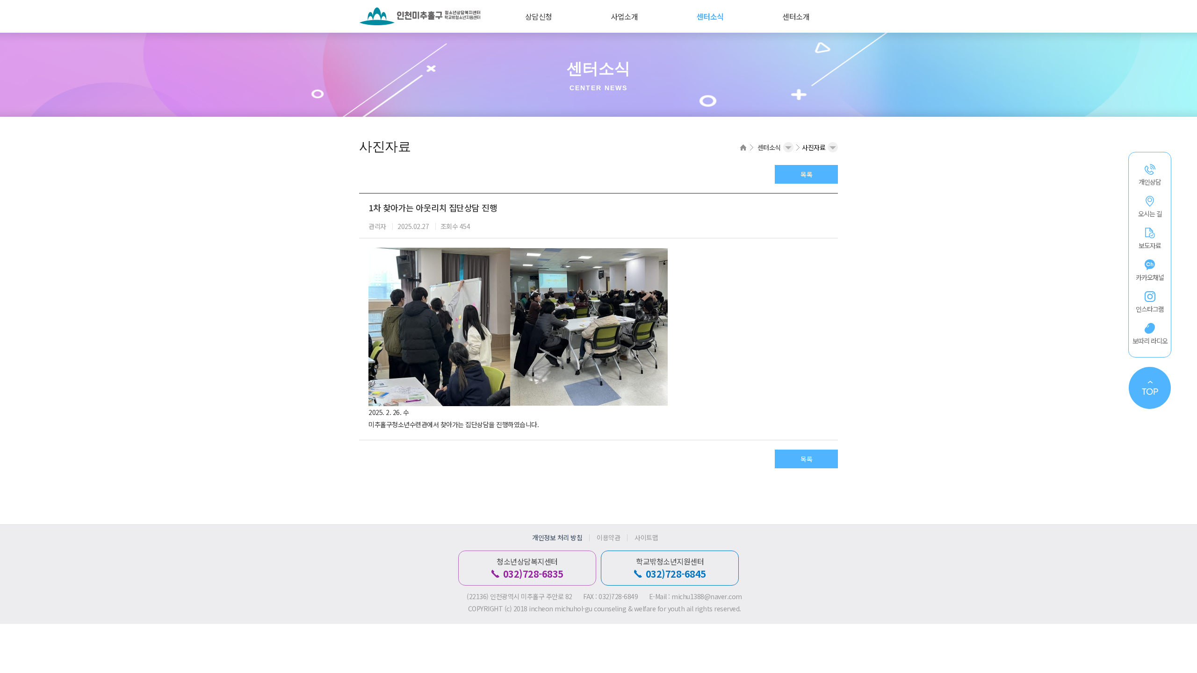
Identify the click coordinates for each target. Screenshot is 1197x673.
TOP (1150, 388)
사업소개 (624, 16)
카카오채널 (1150, 277)
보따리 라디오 (1150, 340)
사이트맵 (646, 537)
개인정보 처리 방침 (557, 537)
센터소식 (710, 16)
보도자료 (1150, 245)
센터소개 (795, 16)
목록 (806, 174)
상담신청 (538, 16)
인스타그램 (1150, 309)
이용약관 (608, 537)
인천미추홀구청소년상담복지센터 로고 (425, 16)
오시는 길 (1150, 213)
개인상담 (1150, 181)
